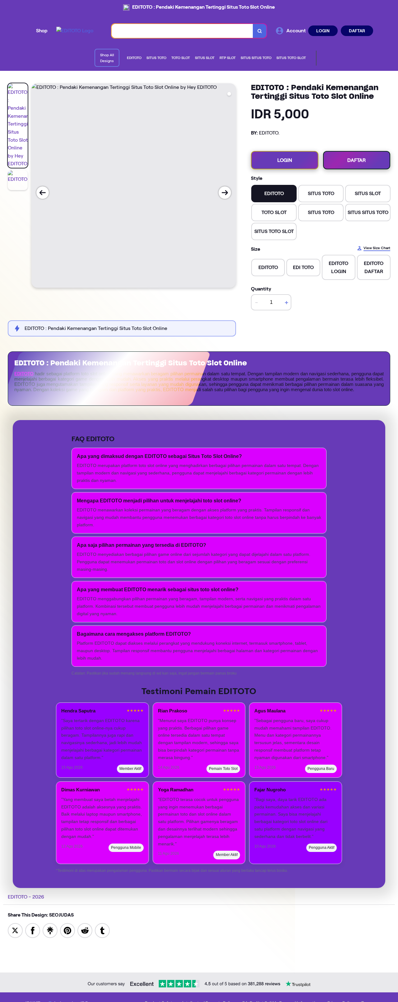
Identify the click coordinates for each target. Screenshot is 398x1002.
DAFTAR (357, 30)
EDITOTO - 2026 (26, 896)
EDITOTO (24, 373)
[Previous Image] (42, 192)
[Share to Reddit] (84, 930)
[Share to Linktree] (50, 930)
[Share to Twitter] (15, 930)
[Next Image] (225, 192)
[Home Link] (74, 31)
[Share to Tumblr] (102, 930)
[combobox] (182, 31)
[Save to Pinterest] (67, 930)
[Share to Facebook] (32, 930)
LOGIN (323, 30)
